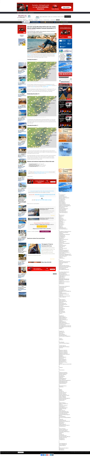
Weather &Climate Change (25, 20)
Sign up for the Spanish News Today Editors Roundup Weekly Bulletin (42, 191)
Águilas (41, 16)
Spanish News (53, 19)
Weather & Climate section (39, 173)
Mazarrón (59, 16)
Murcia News (20, 19)
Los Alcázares (55, 16)
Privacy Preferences (20, 452)
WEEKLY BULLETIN (31, 12)
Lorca (51, 16)
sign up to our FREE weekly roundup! (44, 199)
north (34, 86)
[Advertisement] (65, 162)
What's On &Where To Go (31, 20)
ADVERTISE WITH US (25, 12)
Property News (46, 19)
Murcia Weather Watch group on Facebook (41, 172)
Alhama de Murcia (45, 16)
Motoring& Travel (36, 20)
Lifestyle (40, 19)
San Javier (62, 16)
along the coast (45, 86)
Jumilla (49, 16)
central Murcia (49, 85)
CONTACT (21, 12)
